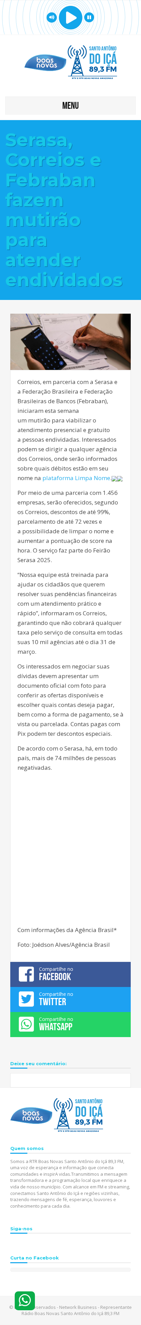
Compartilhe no (56, 974)
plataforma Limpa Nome (76, 478)
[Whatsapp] (25, 1300)
